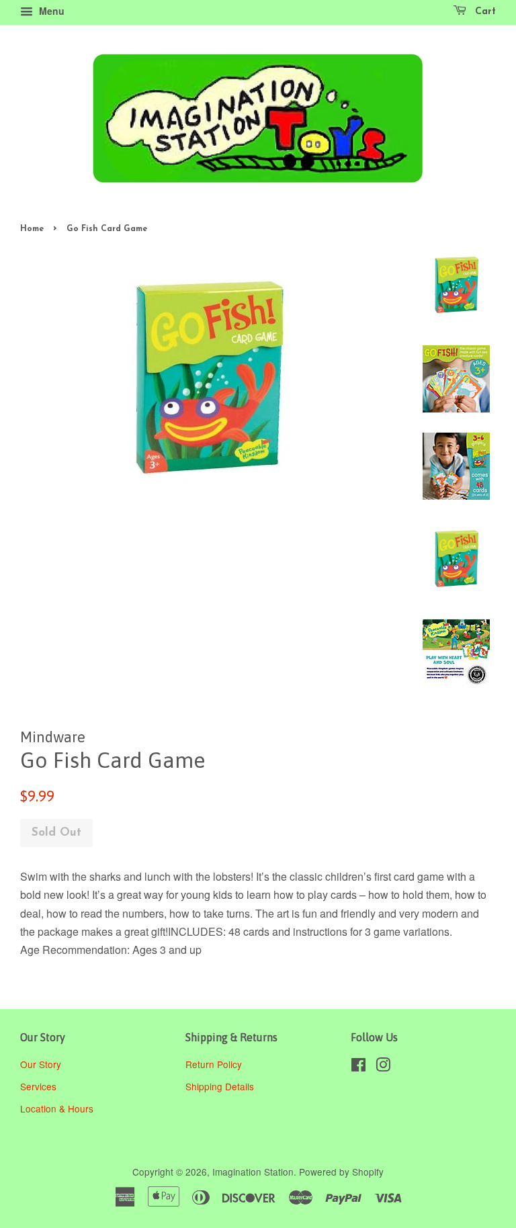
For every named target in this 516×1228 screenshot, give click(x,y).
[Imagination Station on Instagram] (383, 1066)
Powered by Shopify (341, 1171)
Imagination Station (253, 1171)
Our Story (40, 1064)
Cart (484, 12)
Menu (50, 10)
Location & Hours (56, 1108)
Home (32, 229)
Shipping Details (221, 1086)
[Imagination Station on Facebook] (358, 1066)
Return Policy (215, 1064)
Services (38, 1086)
